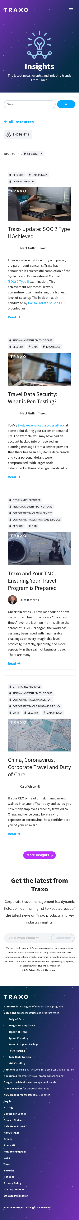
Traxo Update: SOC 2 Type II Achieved (39, 232)
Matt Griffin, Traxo (33, 248)
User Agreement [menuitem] (14, 1189)
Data (35, 346)
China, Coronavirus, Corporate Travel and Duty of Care (39, 767)
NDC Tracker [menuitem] (27, 1095)
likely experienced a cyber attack (41, 425)
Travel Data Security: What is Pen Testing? (33, 397)
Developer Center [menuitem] (15, 1113)
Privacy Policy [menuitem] (12, 1183)
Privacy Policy (44, 965)
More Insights (38, 855)
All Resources (21, 121)
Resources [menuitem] (34, 1076)
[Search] (66, 104)
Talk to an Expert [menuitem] (14, 1126)
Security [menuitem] (9, 1170)
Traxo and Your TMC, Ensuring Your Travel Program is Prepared (32, 580)
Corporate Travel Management (32, 513)
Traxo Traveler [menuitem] (26, 1088)
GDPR (16, 712)
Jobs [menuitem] (7, 1158)
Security (18, 175)
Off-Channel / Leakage (26, 500)
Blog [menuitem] (30, 1082)
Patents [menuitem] (9, 1177)
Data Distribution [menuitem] (19, 1057)
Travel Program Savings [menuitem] (23, 1044)
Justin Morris (29, 600)
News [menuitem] (7, 1164)
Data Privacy (40, 175)
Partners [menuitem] (39, 1069)
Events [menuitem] (8, 1139)
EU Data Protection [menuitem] (16, 1195)
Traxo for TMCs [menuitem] (18, 1031)
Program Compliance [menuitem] (21, 1025)
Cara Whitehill (30, 786)
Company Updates (24, 181)
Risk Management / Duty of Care (32, 340)
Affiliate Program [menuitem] (15, 1151)
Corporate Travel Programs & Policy (36, 519)
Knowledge (53, 346)
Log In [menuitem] (8, 1101)
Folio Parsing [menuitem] (16, 1050)
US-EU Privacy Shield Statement (39, 970)
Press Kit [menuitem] (9, 1145)
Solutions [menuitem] (31, 1013)
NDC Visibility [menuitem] (16, 1063)
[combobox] (30, 104)
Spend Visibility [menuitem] (18, 1038)
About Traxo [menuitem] (12, 1132)
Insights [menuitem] (21, 134)
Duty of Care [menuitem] (16, 1019)
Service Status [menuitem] (13, 1120)
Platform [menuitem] (33, 1006)
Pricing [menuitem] (8, 1107)
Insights (39, 66)
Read (12, 317)
